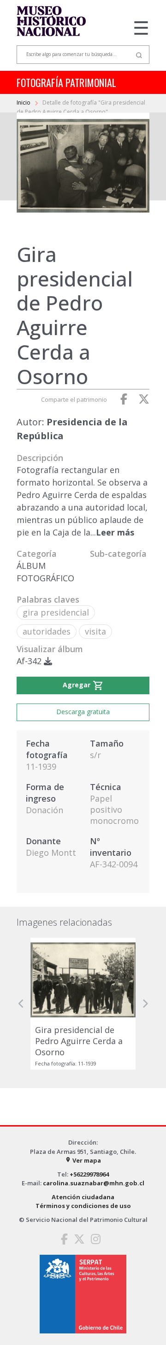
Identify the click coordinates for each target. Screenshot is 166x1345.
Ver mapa (83, 1160)
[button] (21, 1004)
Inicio (24, 102)
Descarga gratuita (83, 711)
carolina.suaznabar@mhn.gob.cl (93, 1183)
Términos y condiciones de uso (83, 1206)
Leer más (115, 532)
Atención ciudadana (83, 1197)
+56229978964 (89, 1174)
